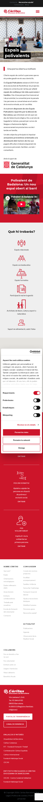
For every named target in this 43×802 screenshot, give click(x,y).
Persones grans (29, 609)
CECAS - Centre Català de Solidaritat (17, 778)
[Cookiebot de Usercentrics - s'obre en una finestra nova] (30, 352)
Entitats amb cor (10, 665)
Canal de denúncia (15, 724)
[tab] (37, 12)
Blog (27, 5)
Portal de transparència (18, 717)
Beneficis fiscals (10, 676)
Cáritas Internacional (11, 755)
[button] (37, 12)
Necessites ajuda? (26, 2)
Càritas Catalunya (10, 743)
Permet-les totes (21, 432)
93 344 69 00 (17, 700)
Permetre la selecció (21, 440)
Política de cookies (19, 795)
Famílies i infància (29, 584)
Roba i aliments (9, 672)
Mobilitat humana (29, 605)
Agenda (26, 632)
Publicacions (28, 628)
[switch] (36, 400)
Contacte (13, 2)
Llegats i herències (11, 669)
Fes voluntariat (9, 661)
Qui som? (7, 571)
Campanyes (19, 5)
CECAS (6, 762)
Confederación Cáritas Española (15, 751)
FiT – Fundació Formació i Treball (16, 747)
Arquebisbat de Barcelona (13, 739)
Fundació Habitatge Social (13, 758)
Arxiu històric (8, 592)
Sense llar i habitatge (31, 588)
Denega (21, 448)
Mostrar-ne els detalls (26, 425)
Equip (6, 575)
